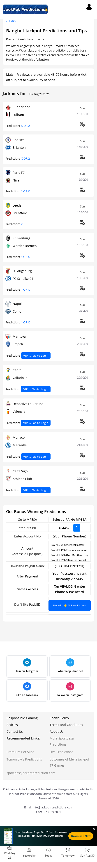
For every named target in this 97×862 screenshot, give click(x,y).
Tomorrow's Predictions (24, 759)
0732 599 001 (52, 812)
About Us (56, 731)
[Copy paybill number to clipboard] (76, 528)
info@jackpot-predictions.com (53, 807)
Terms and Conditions (66, 725)
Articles (12, 725)
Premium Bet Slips (20, 752)
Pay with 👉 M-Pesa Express (69, 605)
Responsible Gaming (22, 718)
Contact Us (15, 731)
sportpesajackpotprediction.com (31, 773)
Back (12, 21)
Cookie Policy (59, 718)
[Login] (89, 6)
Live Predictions (61, 752)
